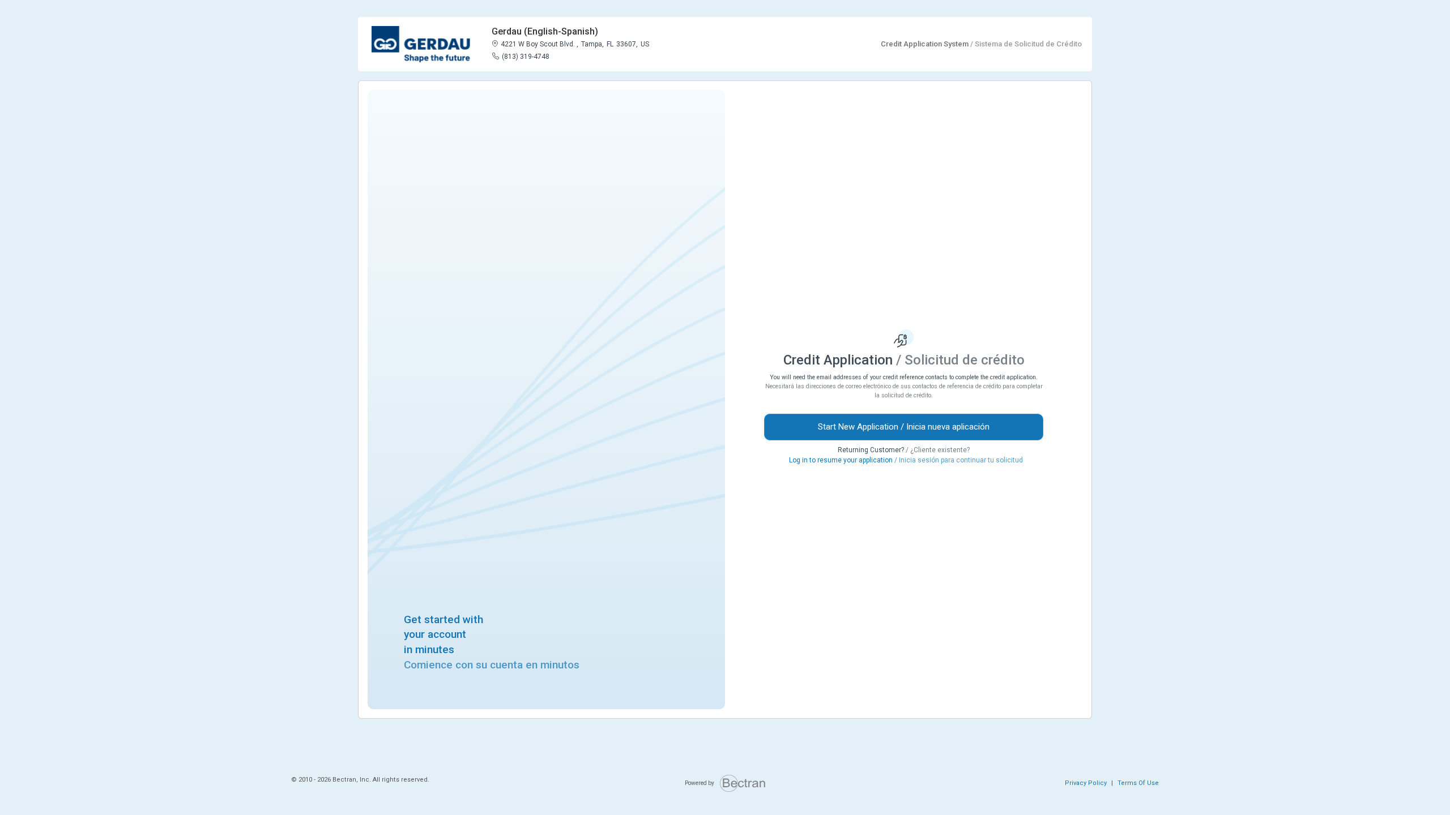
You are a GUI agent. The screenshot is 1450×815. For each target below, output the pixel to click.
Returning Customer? (904, 450)
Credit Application (904, 360)
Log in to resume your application (906, 460)
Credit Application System (981, 44)
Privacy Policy (1086, 783)
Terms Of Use (1138, 783)
